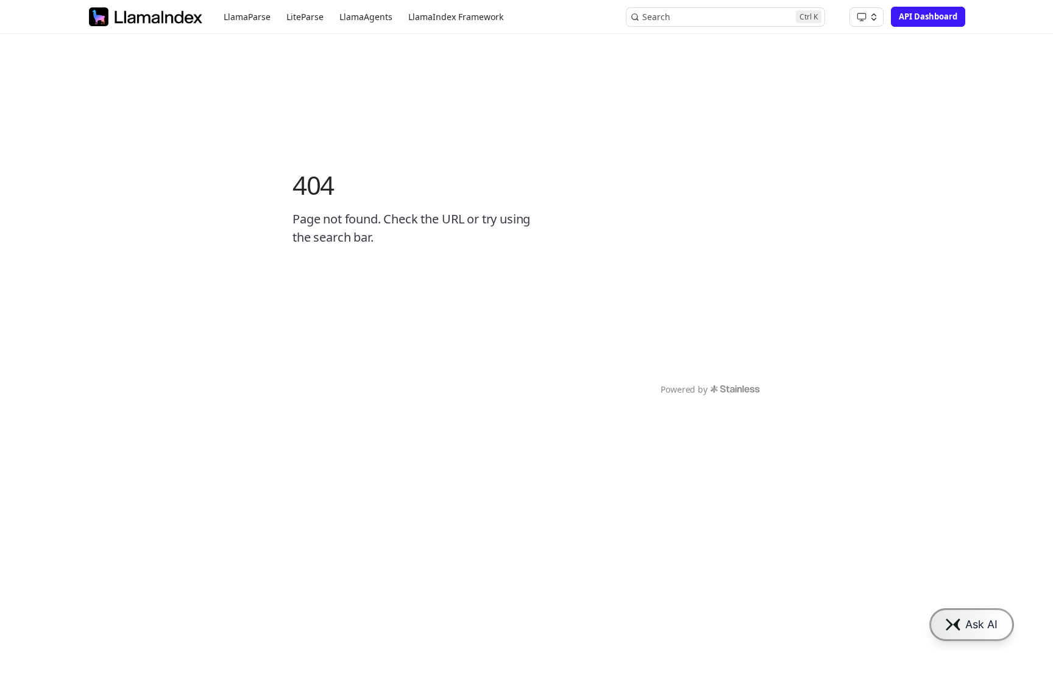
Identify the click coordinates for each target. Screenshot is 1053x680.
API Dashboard (928, 16)
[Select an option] (866, 17)
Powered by (684, 389)
